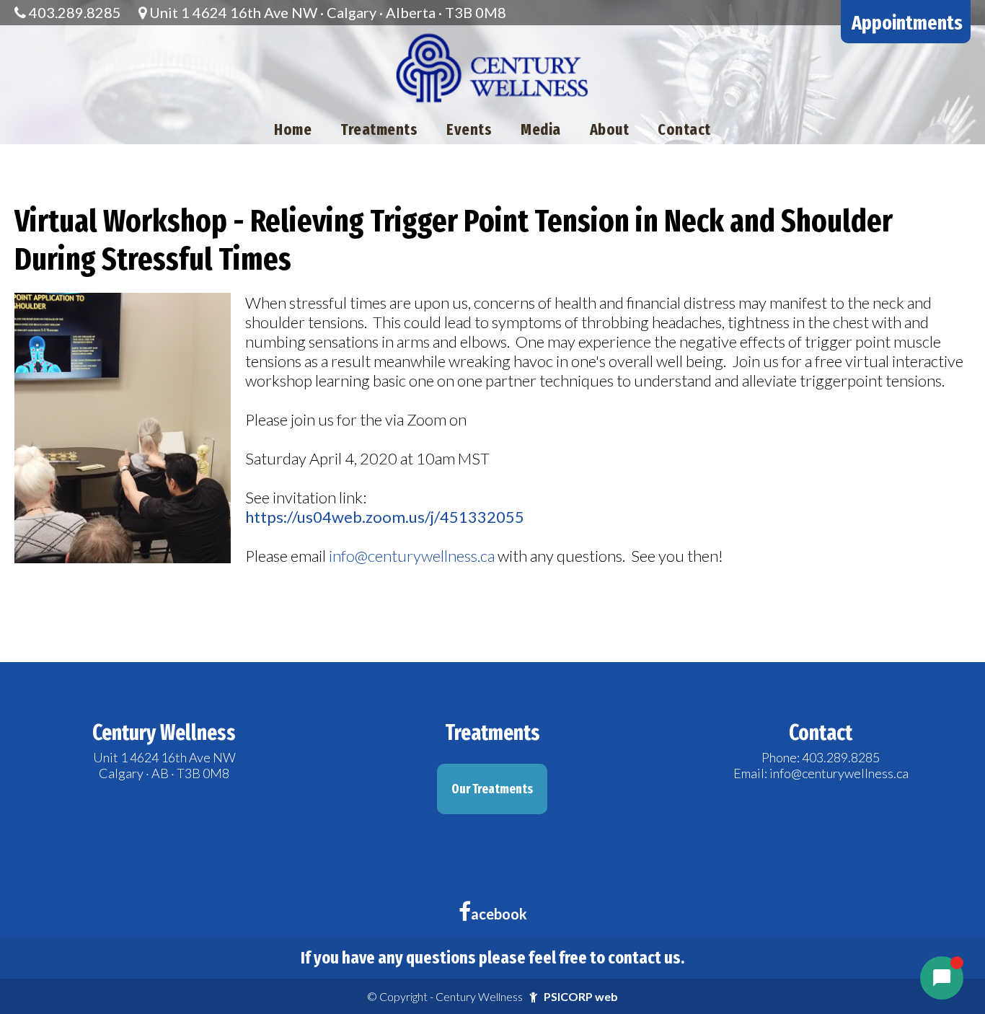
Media (541, 129)
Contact (684, 129)
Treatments (379, 129)
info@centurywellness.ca (412, 555)
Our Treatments (492, 789)
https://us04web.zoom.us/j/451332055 (384, 516)
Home (293, 129)
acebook (499, 913)
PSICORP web (581, 996)
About (610, 129)
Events (469, 129)
